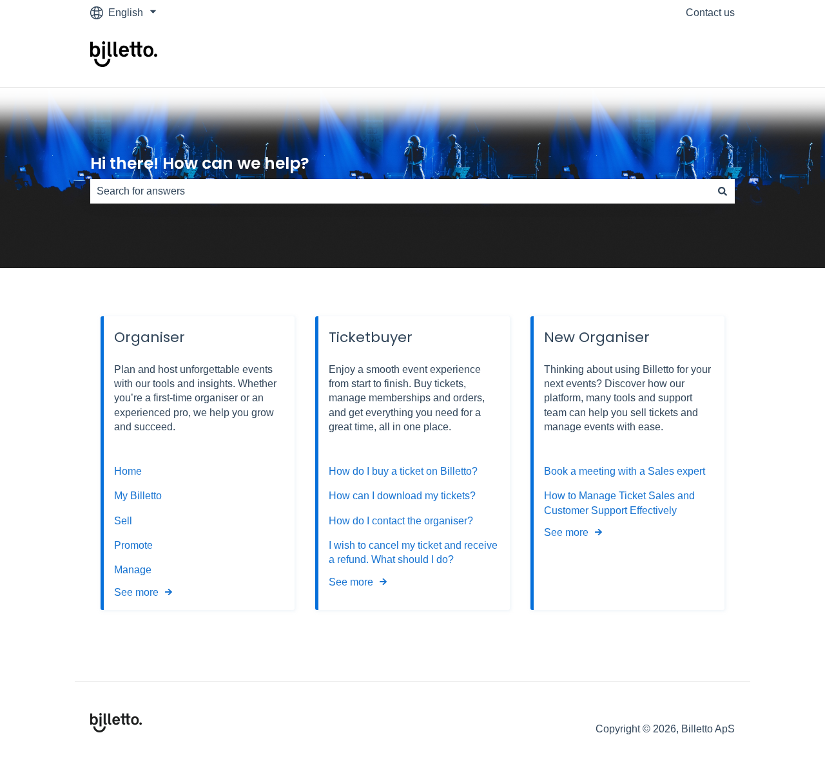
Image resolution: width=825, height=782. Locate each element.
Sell (123, 520)
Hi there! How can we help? (199, 163)
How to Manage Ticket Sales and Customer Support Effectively (619, 502)
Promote (133, 545)
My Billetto (138, 495)
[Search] (722, 191)
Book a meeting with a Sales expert (624, 471)
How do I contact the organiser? (401, 520)
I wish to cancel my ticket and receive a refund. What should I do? (413, 552)
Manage (132, 569)
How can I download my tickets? (402, 495)
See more (136, 592)
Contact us (710, 12)
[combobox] (400, 191)
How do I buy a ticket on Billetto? (403, 471)
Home (128, 471)
